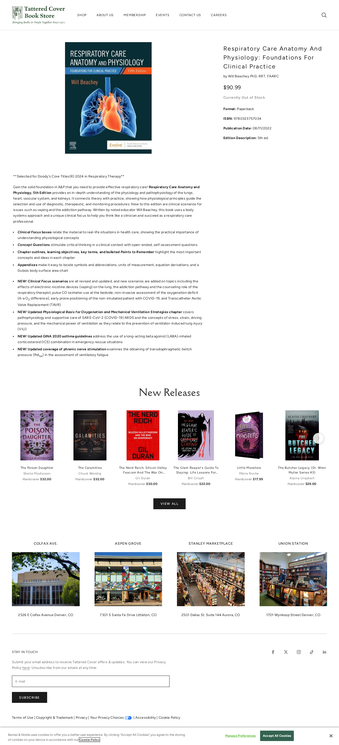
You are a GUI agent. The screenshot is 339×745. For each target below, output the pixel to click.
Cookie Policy (169, 717)
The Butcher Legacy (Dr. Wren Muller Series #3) (302, 470)
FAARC (273, 76)
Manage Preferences (240, 736)
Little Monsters (249, 468)
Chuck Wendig (89, 473)
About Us (105, 15)
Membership (135, 15)
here (26, 668)
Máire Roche (249, 473)
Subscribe (29, 697)
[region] (169, 736)
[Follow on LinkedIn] (324, 652)
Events (163, 15)
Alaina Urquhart (302, 478)
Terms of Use (23, 717)
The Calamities (90, 468)
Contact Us (190, 15)
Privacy (82, 717)
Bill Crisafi (196, 478)
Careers (219, 15)
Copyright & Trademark (55, 717)
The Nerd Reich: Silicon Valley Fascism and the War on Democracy (143, 470)
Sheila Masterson (37, 473)
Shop (82, 15)
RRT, (263, 76)
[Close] (331, 735)
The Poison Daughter (37, 468)
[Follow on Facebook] (273, 652)
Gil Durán (143, 478)
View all (169, 504)
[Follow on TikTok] (311, 652)
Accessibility (146, 717)
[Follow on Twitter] (285, 652)
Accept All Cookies (277, 736)
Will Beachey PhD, (243, 76)
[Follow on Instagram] (298, 652)
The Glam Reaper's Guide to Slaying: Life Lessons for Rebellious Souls (196, 470)
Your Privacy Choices (107, 717)
